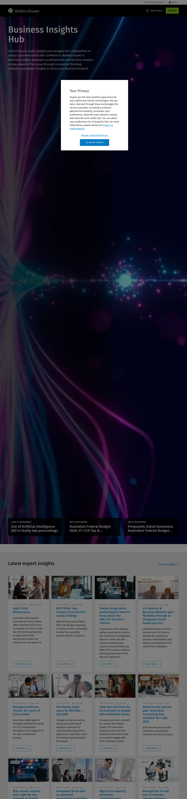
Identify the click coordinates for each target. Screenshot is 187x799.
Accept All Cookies (94, 142)
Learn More (20, 664)
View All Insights (167, 564)
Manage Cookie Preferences (94, 135)
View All (172, 10)
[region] (94, 115)
